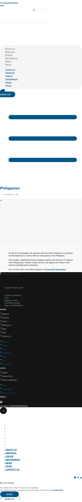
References (12, 58)
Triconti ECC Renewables (55, 269)
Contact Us (6, 336)
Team (9, 65)
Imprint (4, 372)
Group (10, 55)
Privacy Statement (9, 380)
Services (11, 52)
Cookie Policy (7, 376)
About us (11, 49)
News (9, 62)
